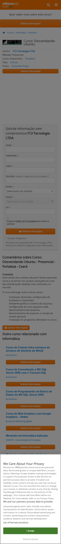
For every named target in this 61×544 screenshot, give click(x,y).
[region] (30, 499)
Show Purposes (30, 539)
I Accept (30, 530)
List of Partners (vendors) (15, 522)
